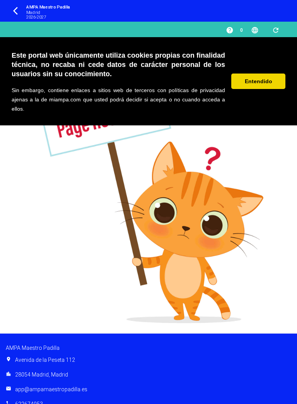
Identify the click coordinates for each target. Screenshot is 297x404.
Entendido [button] (258, 81)
